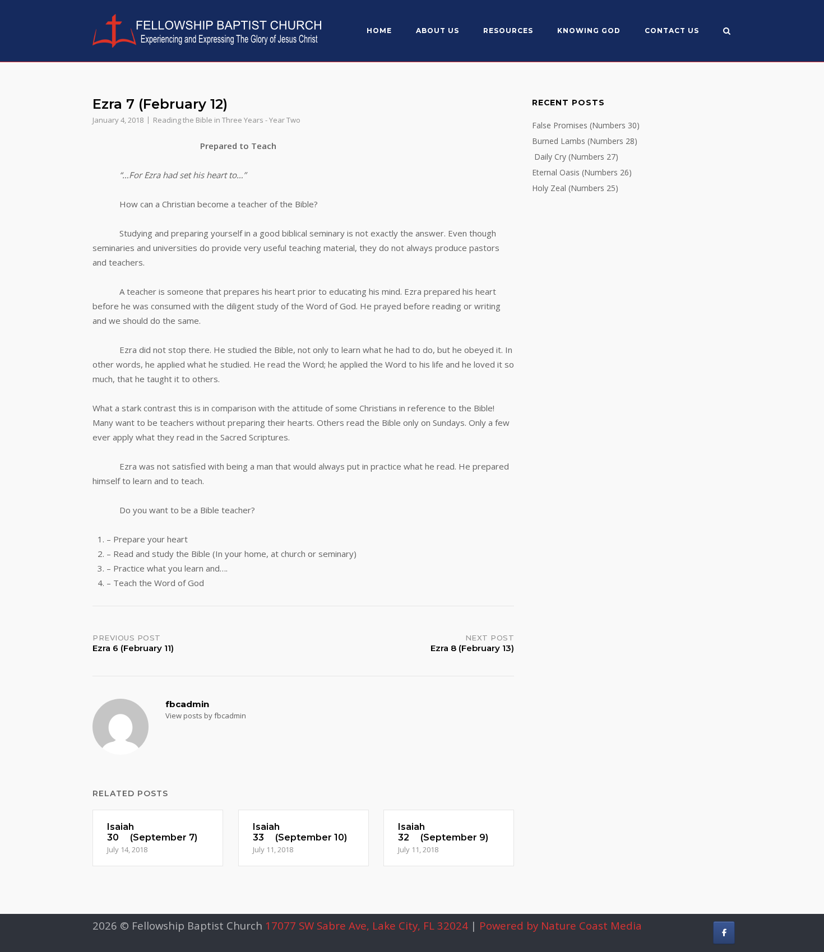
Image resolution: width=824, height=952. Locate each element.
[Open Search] (727, 32)
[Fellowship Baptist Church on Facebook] (724, 932)
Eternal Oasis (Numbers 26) (582, 172)
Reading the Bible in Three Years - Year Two (226, 120)
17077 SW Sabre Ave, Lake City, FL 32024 (366, 925)
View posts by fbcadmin (205, 715)
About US (437, 30)
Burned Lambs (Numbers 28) (584, 141)
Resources (508, 30)
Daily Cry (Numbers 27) (575, 156)
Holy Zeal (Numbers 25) (575, 188)
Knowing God (589, 30)
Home (379, 30)
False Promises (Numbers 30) (586, 125)
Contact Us (672, 30)
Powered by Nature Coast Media (560, 925)
